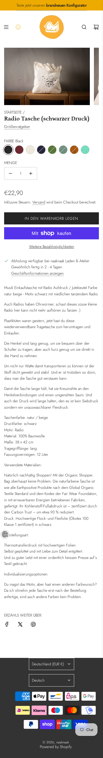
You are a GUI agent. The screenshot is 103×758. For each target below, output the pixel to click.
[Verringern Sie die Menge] (10, 173)
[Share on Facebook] (7, 625)
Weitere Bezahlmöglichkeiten (51, 246)
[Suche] (84, 27)
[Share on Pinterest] (33, 625)
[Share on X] (20, 625)
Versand (38, 202)
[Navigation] (6, 27)
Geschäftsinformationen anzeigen (37, 273)
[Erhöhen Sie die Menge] (31, 173)
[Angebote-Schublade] (18, 27)
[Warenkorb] (96, 27)
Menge (10, 162)
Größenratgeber (17, 126)
